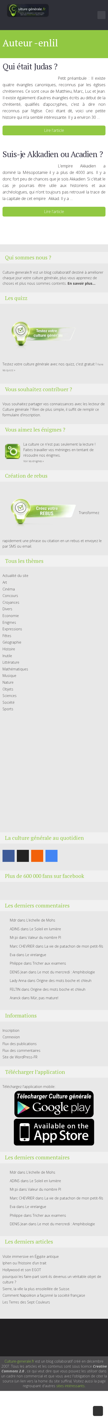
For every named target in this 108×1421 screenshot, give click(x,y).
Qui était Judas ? (30, 66)
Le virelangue (35, 954)
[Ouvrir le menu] (101, 15)
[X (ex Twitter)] (23, 856)
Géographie (12, 642)
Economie (11, 615)
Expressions (12, 629)
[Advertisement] (54, 772)
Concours (10, 595)
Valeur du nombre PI (44, 937)
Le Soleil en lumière (45, 929)
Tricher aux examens (49, 963)
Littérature (11, 662)
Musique (9, 675)
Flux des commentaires (21, 1050)
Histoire (9, 649)
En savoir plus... (81, 283)
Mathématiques (15, 669)
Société (9, 702)
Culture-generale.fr (19, 1361)
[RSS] (37, 856)
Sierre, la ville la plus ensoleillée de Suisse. (36, 1288)
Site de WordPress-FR (20, 1057)
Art (5, 582)
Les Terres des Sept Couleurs (26, 1302)
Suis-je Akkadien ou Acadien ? (53, 154)
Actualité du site (15, 575)
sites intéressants (70, 1385)
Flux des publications (20, 1043)
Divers (7, 608)
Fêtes (7, 635)
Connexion (11, 1037)
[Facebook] (9, 856)
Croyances (11, 602)
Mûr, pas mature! (44, 997)
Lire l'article (54, 130)
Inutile (7, 655)
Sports (8, 708)
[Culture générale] (28, 10)
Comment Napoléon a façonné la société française (44, 1295)
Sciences (10, 695)
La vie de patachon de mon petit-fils (73, 946)
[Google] (51, 856)
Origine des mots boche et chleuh (63, 980)
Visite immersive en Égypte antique (31, 1256)
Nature (8, 682)
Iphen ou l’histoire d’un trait (24, 1263)
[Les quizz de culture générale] (40, 334)
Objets (8, 689)
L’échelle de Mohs (40, 920)
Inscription (11, 1030)
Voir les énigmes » (33, 461)
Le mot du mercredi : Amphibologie (66, 972)
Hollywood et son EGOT (22, 1269)
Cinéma (9, 589)
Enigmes (9, 622)
